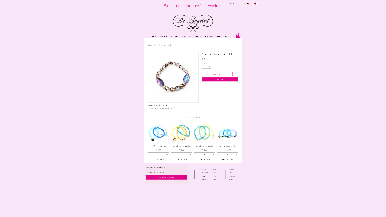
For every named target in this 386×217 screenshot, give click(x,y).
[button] (163, 36)
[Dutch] (248, 3)
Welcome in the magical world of (193, 6)
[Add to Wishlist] (235, 74)
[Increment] (209, 67)
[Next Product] (241, 133)
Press (215, 176)
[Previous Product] (145, 133)
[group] (193, 141)
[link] (238, 35)
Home (150, 45)
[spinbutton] (206, 67)
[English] (255, 3)
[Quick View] (158, 132)
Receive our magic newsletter (155, 167)
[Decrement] (203, 67)
